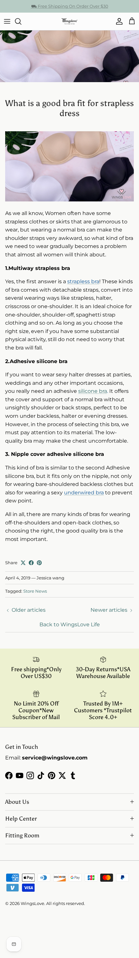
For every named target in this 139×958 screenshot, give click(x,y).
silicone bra (92, 391)
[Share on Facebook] (31, 562)
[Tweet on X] (23, 562)
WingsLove (32, 903)
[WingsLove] (69, 21)
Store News (35, 591)
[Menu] (7, 21)
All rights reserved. (65, 903)
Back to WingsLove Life (69, 624)
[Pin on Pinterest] (39, 562)
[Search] (21, 21)
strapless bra (83, 281)
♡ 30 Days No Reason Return (69, 8)
